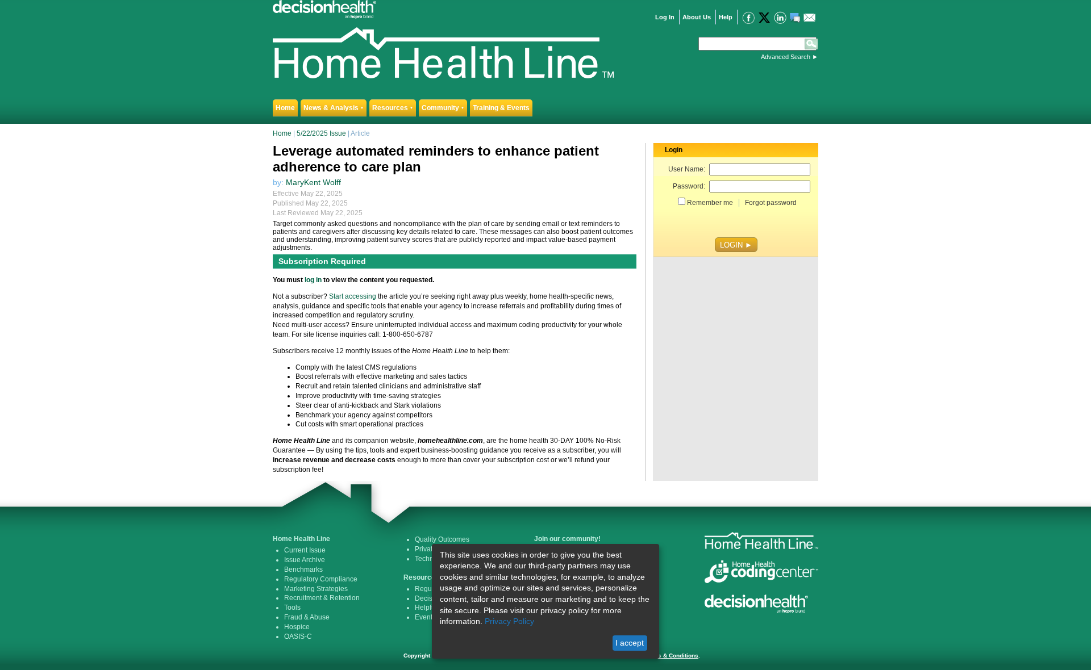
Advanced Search (785, 56)
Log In (664, 17)
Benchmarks (303, 569)
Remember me (710, 203)
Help (725, 17)
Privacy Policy (509, 621)
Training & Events (501, 108)
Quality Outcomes (442, 539)
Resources (392, 108)
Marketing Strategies (316, 589)
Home (285, 108)
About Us (696, 17)
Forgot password (771, 203)
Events (425, 617)
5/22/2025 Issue (321, 133)
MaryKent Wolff (313, 182)
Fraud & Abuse (307, 617)
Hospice (297, 627)
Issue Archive (304, 560)
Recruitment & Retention (322, 598)
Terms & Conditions (671, 655)
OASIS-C (298, 636)
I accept (629, 642)
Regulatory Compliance (320, 579)
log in (313, 280)
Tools (292, 608)
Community (443, 108)
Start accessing (352, 296)
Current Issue (305, 550)
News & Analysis (333, 108)
